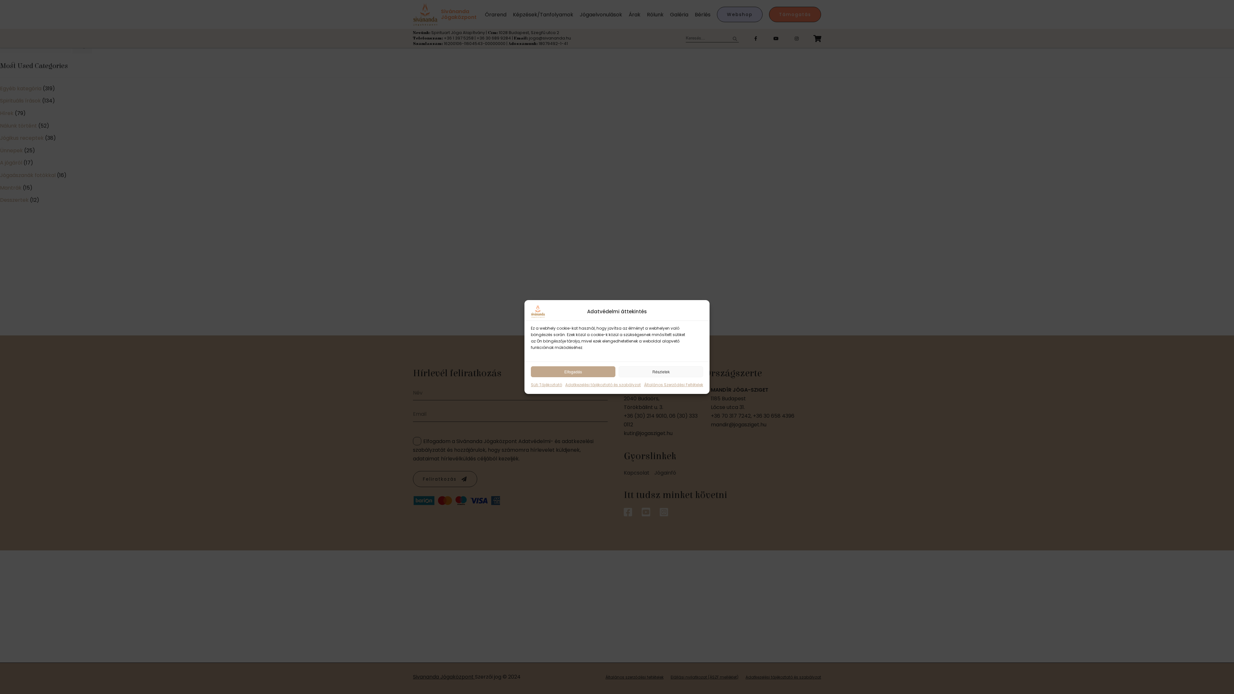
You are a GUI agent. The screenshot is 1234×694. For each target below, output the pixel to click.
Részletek (661, 371)
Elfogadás (573, 371)
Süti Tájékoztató (546, 384)
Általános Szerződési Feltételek (673, 384)
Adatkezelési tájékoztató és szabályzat (603, 384)
